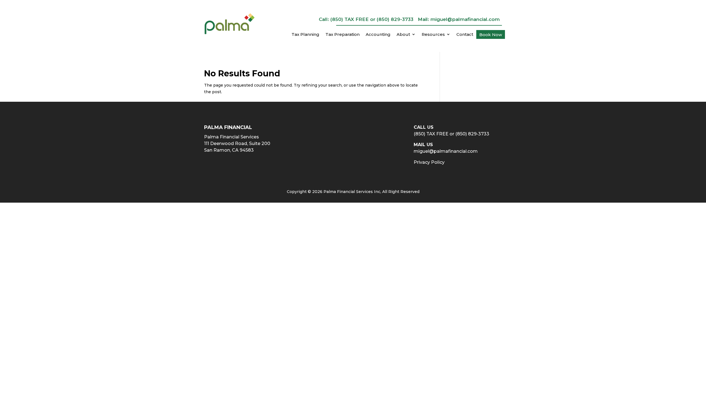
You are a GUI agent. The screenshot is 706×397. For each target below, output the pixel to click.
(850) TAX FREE (349, 19)
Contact (464, 34)
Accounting (378, 34)
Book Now (490, 35)
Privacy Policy (429, 162)
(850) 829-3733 (395, 19)
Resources (433, 34)
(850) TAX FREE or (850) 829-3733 (451, 133)
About (403, 34)
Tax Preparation (342, 34)
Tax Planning (305, 34)
